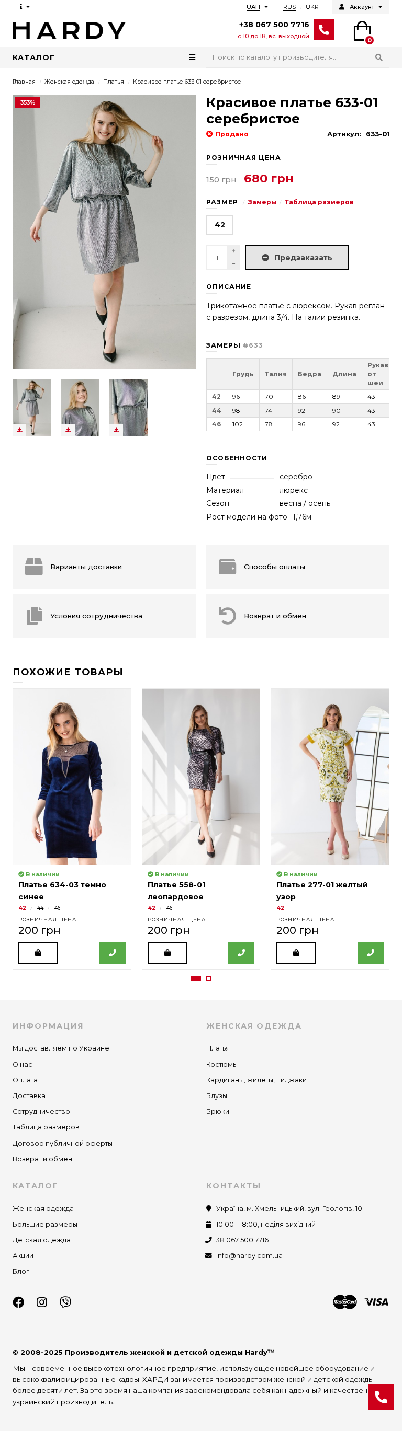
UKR (312, 6)
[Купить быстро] (112, 953)
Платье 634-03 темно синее (62, 890)
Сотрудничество (41, 1111)
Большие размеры (45, 1224)
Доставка (29, 1096)
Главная (24, 81)
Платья (113, 81)
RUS (289, 6)
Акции (23, 1256)
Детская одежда (42, 1240)
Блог (21, 1271)
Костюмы (222, 1064)
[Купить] (38, 953)
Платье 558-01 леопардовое (176, 890)
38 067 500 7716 (242, 1240)
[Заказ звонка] (381, 1397)
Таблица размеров (319, 202)
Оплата (25, 1080)
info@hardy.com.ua (249, 1256)
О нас (22, 1064)
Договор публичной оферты (63, 1143)
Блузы (216, 1096)
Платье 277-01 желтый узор (322, 890)
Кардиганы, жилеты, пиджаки (256, 1080)
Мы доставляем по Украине (61, 1048)
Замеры (262, 202)
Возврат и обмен (42, 1159)
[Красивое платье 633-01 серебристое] (32, 407)
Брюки (217, 1111)
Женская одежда (69, 81)
